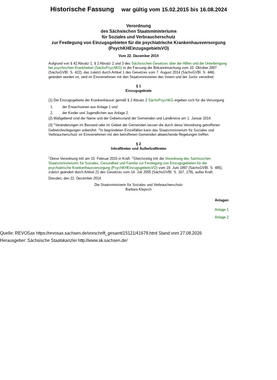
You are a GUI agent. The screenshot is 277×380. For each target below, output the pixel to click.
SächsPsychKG (160, 100)
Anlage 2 (222, 217)
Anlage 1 (222, 210)
